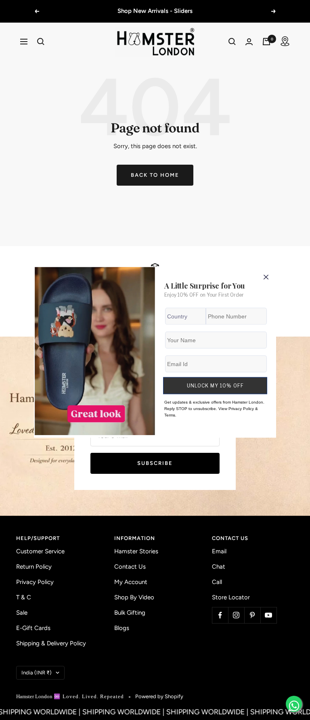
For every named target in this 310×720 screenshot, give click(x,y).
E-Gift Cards (33, 628)
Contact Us (130, 566)
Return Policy (34, 566)
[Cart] (266, 41)
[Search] (40, 41)
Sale (21, 612)
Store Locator (231, 597)
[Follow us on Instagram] (236, 615)
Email (219, 551)
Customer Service (40, 551)
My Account (130, 582)
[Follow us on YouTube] (268, 615)
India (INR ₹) (36, 673)
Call (217, 582)
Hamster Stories (136, 551)
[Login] (249, 41)
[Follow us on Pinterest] (252, 615)
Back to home (155, 175)
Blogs (121, 628)
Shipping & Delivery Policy (51, 643)
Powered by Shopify (159, 696)
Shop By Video (134, 597)
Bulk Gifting (129, 612)
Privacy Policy (35, 582)
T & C (23, 597)
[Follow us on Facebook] (220, 615)
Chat (218, 566)
